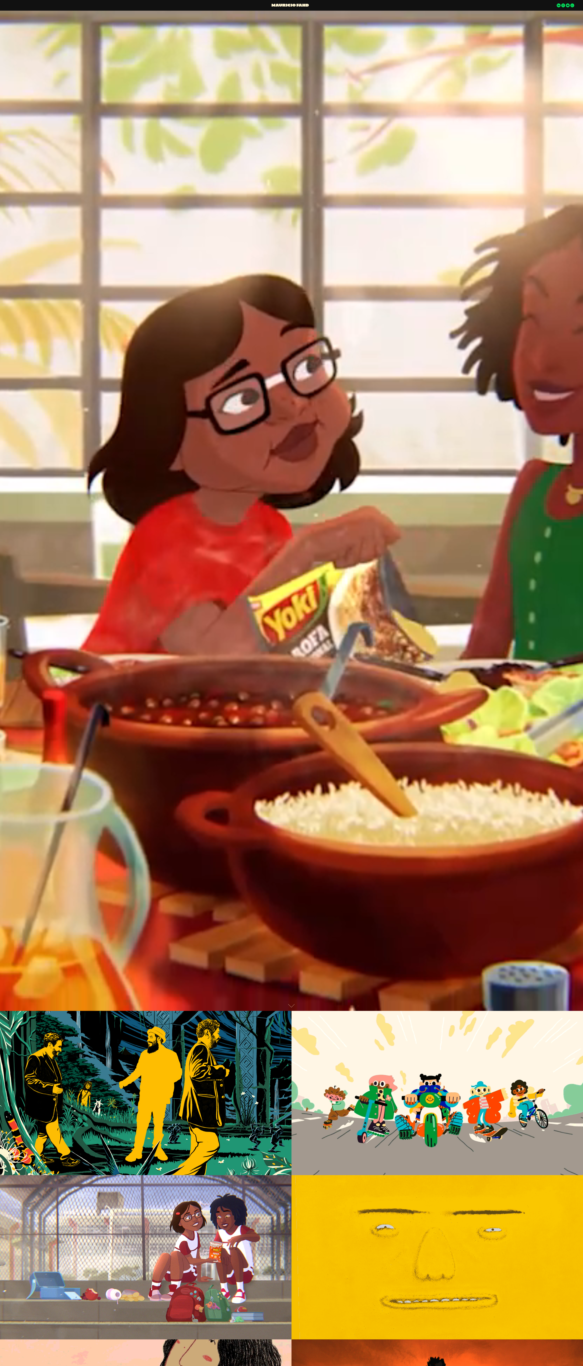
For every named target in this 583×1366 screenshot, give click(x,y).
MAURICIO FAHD (290, 5)
